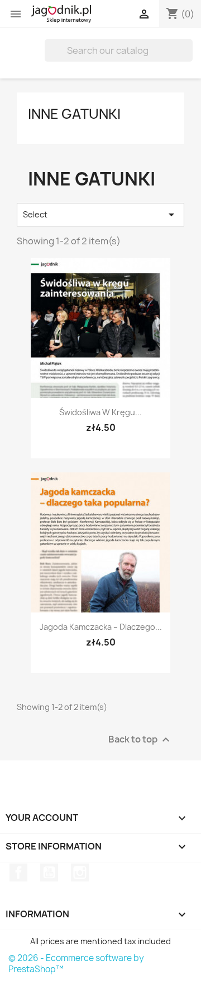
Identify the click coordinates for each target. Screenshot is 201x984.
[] (188, 58)
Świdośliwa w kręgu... (100, 412)
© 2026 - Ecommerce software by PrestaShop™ (76, 963)
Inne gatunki (74, 113)
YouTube (49, 872)
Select (100, 214)
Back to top (140, 739)
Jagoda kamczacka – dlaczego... (101, 626)
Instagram (80, 872)
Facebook (18, 872)
